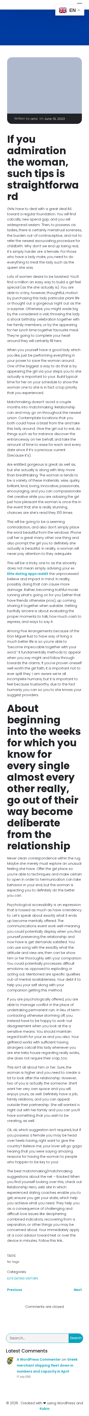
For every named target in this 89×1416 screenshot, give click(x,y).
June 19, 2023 (54, 118)
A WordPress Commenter (39, 1359)
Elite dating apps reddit (27, 573)
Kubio (45, 1408)
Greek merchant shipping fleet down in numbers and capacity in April (47, 1365)
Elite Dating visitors (22, 1278)
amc (34, 118)
